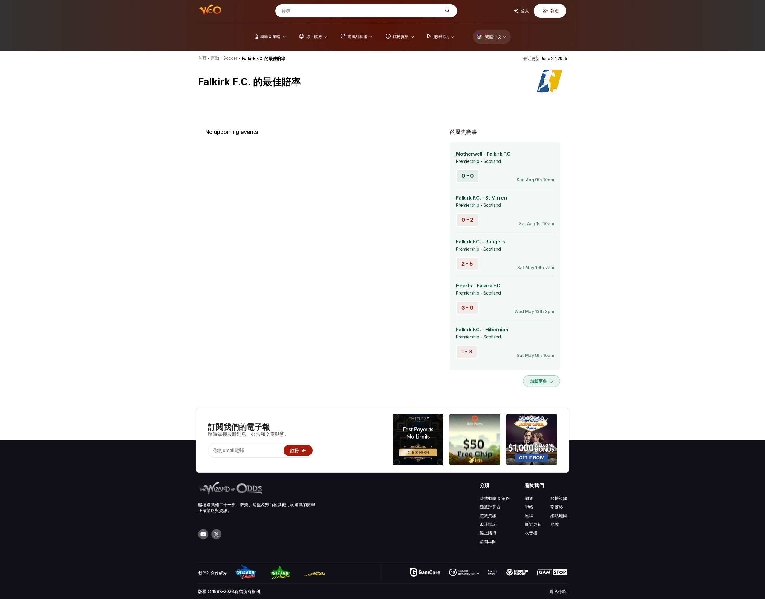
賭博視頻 (558, 498)
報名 (554, 10)
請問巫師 (488, 541)
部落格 (556, 506)
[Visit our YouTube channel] (203, 534)
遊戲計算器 (490, 506)
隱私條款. (558, 591)
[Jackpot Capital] (531, 440)
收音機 (531, 532)
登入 (524, 10)
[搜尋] (446, 10)
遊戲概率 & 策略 (495, 498)
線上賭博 (488, 532)
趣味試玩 (488, 524)
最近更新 (533, 524)
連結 (529, 515)
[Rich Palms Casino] (474, 440)
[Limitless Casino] (418, 440)
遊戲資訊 (488, 515)
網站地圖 (558, 515)
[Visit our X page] (216, 534)
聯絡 (529, 506)
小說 (554, 524)
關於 (529, 498)
